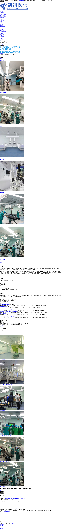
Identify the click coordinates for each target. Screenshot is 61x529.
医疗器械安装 (3, 31)
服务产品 (2, 30)
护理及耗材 (2, 26)
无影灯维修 (2, 259)
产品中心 (2, 58)
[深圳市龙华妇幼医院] (12, 460)
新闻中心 (2, 35)
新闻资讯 (14, 508)
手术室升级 (2, 486)
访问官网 (2, 44)
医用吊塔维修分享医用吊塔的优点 (6, 309)
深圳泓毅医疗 (3, 16)
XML (25, 508)
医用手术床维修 (3, 126)
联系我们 (2, 39)
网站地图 (22, 508)
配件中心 (2, 28)
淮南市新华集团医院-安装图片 (6, 384)
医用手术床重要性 (3, 313)
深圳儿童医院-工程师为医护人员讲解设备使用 (9, 435)
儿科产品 (2, 20)
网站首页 (2, 11)
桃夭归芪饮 (12, 498)
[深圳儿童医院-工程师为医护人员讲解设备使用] (12, 434)
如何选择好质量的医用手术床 (5, 304)
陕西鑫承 (13, 523)
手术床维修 (21, 0)
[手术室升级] (12, 485)
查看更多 (2, 56)
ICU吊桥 (2, 159)
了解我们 (2, 53)
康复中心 (2, 25)
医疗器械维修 (3, 33)
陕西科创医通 (3, 14)
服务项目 (2, 60)
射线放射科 (2, 22)
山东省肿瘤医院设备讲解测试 (6, 410)
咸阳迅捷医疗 (3, 15)
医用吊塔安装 (3, 192)
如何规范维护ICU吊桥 (4, 306)
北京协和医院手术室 (4, 359)
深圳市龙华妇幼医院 (4, 461)
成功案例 (2, 29)
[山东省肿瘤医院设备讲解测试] (12, 409)
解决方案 (2, 34)
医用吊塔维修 (3, 92)
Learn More (2, 325)
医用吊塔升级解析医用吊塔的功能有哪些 (7, 316)
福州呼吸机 (7, 498)
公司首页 (2, 508)
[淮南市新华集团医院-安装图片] (12, 383)
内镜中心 (2, 21)
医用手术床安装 (3, 226)
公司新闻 (2, 36)
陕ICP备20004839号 (8, 511)
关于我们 (2, 12)
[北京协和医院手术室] (12, 358)
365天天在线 (22, 498)
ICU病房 (2, 24)
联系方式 (18, 508)
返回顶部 (28, 508)
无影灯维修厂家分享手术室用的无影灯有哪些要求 (8, 311)
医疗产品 (2, 19)
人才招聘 (2, 17)
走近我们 (6, 508)
